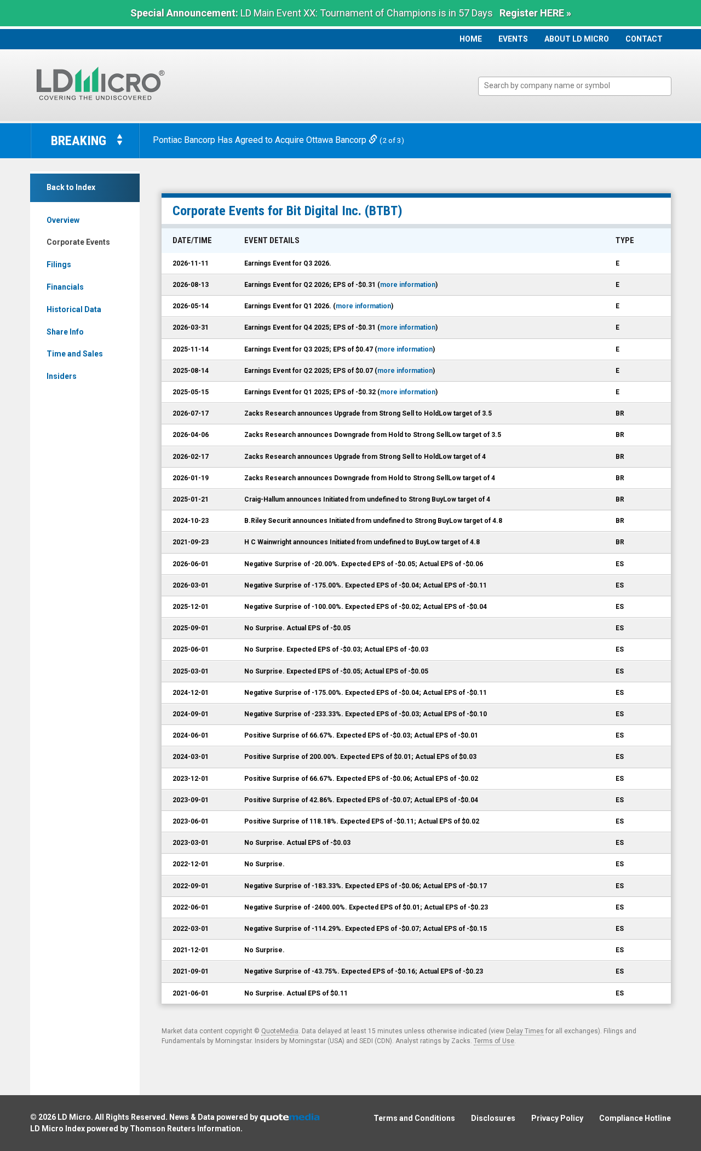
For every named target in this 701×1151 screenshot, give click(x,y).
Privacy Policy (557, 1118)
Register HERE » (535, 13)
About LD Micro (576, 38)
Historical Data (74, 309)
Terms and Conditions (414, 1118)
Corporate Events (78, 242)
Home (470, 38)
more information (407, 285)
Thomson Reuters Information (185, 1128)
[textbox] (580, 85)
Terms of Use (494, 1041)
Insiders (62, 376)
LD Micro (74, 1117)
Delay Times (525, 1031)
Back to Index (71, 187)
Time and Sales (75, 353)
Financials (65, 287)
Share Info (65, 331)
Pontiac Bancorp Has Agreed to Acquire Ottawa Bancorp (261, 140)
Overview (63, 220)
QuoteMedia (279, 1031)
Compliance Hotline (635, 1118)
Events (513, 38)
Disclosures (493, 1118)
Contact (644, 38)
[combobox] (574, 86)
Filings (59, 264)
